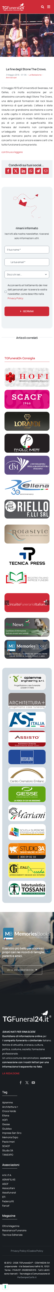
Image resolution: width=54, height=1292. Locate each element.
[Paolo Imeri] (27, 435)
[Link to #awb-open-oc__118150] (48, 6)
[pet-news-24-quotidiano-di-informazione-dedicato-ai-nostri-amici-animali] (27, 619)
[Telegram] (38, 171)
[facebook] (20, 1082)
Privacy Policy (15, 298)
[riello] (27, 500)
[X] (16, 171)
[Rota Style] (27, 525)
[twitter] (27, 1082)
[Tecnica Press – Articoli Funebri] (27, 547)
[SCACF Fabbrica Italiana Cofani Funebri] (27, 391)
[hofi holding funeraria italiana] (27, 369)
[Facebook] (8, 171)
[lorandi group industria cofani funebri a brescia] (27, 413)
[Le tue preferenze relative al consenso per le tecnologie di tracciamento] (5, 1287)
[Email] (46, 171)
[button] (6, 602)
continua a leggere (12, 152)
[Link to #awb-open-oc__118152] (42, 7)
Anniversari (11, 77)
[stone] (27, 15)
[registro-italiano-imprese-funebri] (27, 569)
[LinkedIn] (23, 171)
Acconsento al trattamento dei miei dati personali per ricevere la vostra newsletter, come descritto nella (27, 292)
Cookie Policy (35, 1250)
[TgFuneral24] (13, 4)
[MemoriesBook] (27, 933)
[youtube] (33, 1082)
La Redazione (35, 74)
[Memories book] (27, 960)
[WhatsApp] (30, 171)
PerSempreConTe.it (27, 1277)
